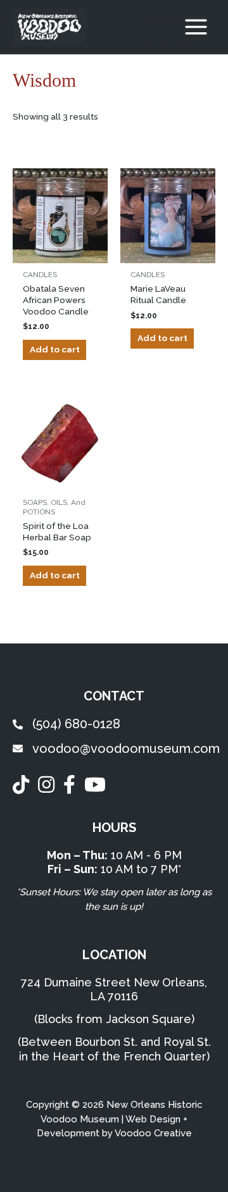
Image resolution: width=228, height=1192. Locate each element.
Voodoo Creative (153, 1133)
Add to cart (55, 349)
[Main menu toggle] (196, 27)
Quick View (60, 253)
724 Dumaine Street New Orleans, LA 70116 (114, 989)
